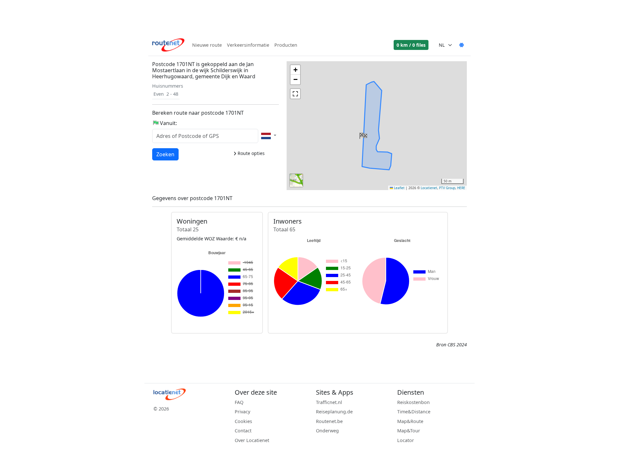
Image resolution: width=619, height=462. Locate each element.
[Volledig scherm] (295, 94)
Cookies (243, 421)
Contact (243, 431)
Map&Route (410, 421)
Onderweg (327, 431)
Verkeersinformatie (248, 45)
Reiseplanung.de (334, 412)
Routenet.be (329, 421)
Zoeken (165, 154)
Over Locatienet (252, 440)
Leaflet (399, 188)
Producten (285, 45)
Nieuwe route (207, 45)
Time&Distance (413, 412)
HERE (461, 188)
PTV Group (447, 188)
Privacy (242, 412)
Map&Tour (408, 431)
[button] (362, 134)
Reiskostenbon (413, 402)
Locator (405, 440)
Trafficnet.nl (329, 402)
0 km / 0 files (411, 45)
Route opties (250, 153)
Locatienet (429, 188)
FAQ (239, 402)
